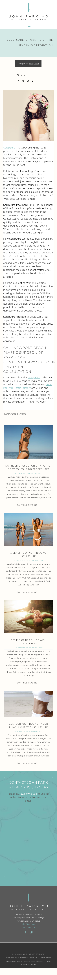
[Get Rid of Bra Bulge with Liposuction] (28, 616)
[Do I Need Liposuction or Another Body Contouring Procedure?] (28, 442)
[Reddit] (27, 81)
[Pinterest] (32, 81)
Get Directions (28, 924)
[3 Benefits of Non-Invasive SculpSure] (28, 529)
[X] (23, 81)
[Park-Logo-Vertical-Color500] (28, 3)
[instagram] (31, 932)
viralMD (33, 964)
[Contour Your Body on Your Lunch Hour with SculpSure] (28, 704)
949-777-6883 (29, 793)
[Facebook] (18, 81)
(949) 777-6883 (28, 927)
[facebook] (26, 932)
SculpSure (34, 63)
